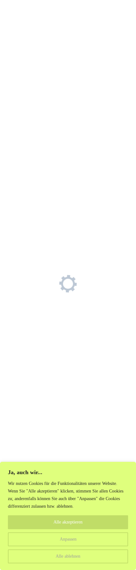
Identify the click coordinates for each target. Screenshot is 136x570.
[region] (68, 516)
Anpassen (68, 539)
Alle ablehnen (68, 556)
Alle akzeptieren (68, 522)
